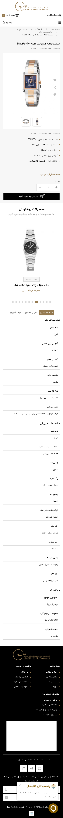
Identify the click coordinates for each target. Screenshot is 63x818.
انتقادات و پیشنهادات (48, 705)
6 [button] (32, 302)
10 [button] (19, 302)
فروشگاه (38, 29)
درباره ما (54, 686)
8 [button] (26, 302)
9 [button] (22, 302)
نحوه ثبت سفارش (21, 686)
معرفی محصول (31, 312)
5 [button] (36, 302)
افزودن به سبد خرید (28, 196)
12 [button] (13, 302)
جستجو (9, 22)
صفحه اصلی (55, 29)
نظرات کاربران (16, 312)
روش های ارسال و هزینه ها (46, 709)
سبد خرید (9, 15)
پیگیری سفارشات (50, 714)
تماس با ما (53, 682)
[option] (31, 258)
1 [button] (50, 302)
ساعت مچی (22, 29)
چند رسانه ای (51, 677)
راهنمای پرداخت (21, 677)
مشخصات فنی (46, 312)
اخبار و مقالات (51, 672)
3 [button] (43, 302)
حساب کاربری (52, 15)
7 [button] (29, 302)
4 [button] (40, 302)
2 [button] (47, 302)
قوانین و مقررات (50, 700)
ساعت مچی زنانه (45, 32)
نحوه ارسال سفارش (20, 682)
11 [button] (16, 302)
